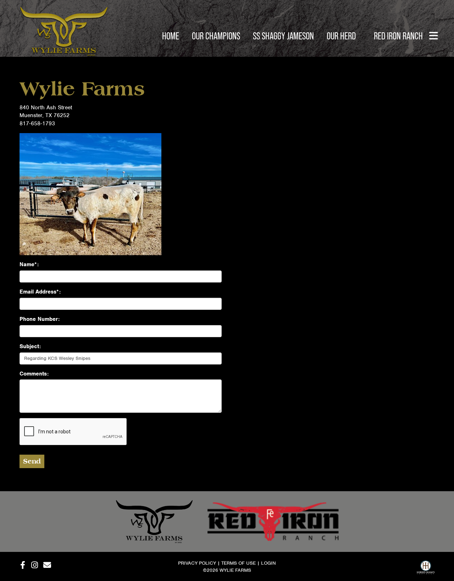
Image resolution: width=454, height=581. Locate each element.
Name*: (29, 264)
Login (268, 563)
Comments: (34, 373)
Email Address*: (40, 291)
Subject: (30, 346)
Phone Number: (40, 319)
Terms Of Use (238, 563)
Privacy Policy (197, 563)
